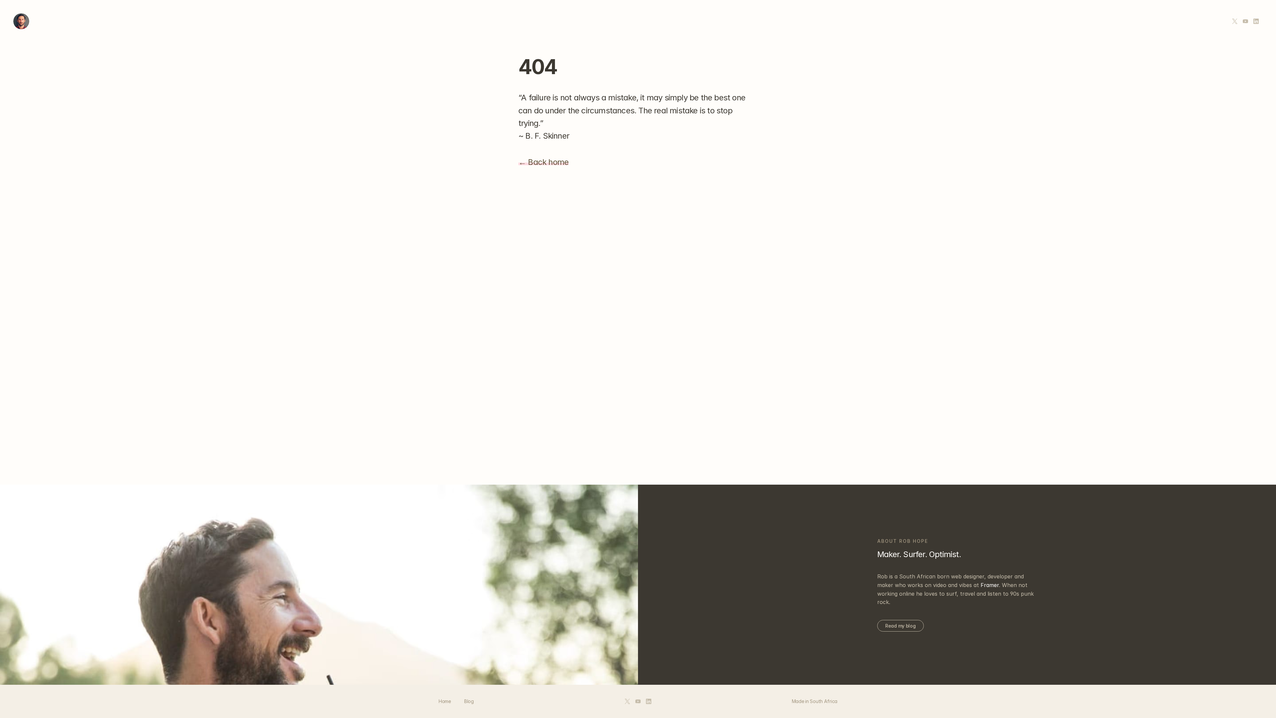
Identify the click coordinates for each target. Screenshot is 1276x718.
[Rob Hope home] (21, 21)
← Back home (543, 162)
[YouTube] (1245, 21)
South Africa (823, 701)
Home (445, 701)
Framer (990, 585)
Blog (469, 701)
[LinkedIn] (1256, 21)
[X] (1234, 21)
